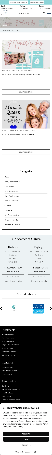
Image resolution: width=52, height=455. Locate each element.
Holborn (13, 247)
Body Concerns (7, 367)
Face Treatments (11, 191)
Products (36, 75)
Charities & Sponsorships (11, 400)
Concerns (7, 362)
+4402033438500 (7, 8)
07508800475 (13, 271)
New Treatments (11, 200)
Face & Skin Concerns (9, 370)
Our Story (5, 386)
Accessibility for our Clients (11, 403)
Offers (29, 75)
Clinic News (9, 186)
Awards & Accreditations (11, 389)
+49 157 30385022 (45, 8)
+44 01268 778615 (26, 8)
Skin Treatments (11, 215)
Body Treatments (11, 181)
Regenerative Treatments (11, 345)
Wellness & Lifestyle (12, 224)
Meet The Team (7, 393)
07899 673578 (39, 271)
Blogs (23, 75)
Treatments (8, 330)
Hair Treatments (11, 196)
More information (13, 277)
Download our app (37, 2)
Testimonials (6, 396)
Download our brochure (19, 2)
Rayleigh (39, 247)
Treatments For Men (9, 352)
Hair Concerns (7, 374)
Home (12, 30)
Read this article (26, 92)
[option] (14, 308)
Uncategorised (11, 220)
